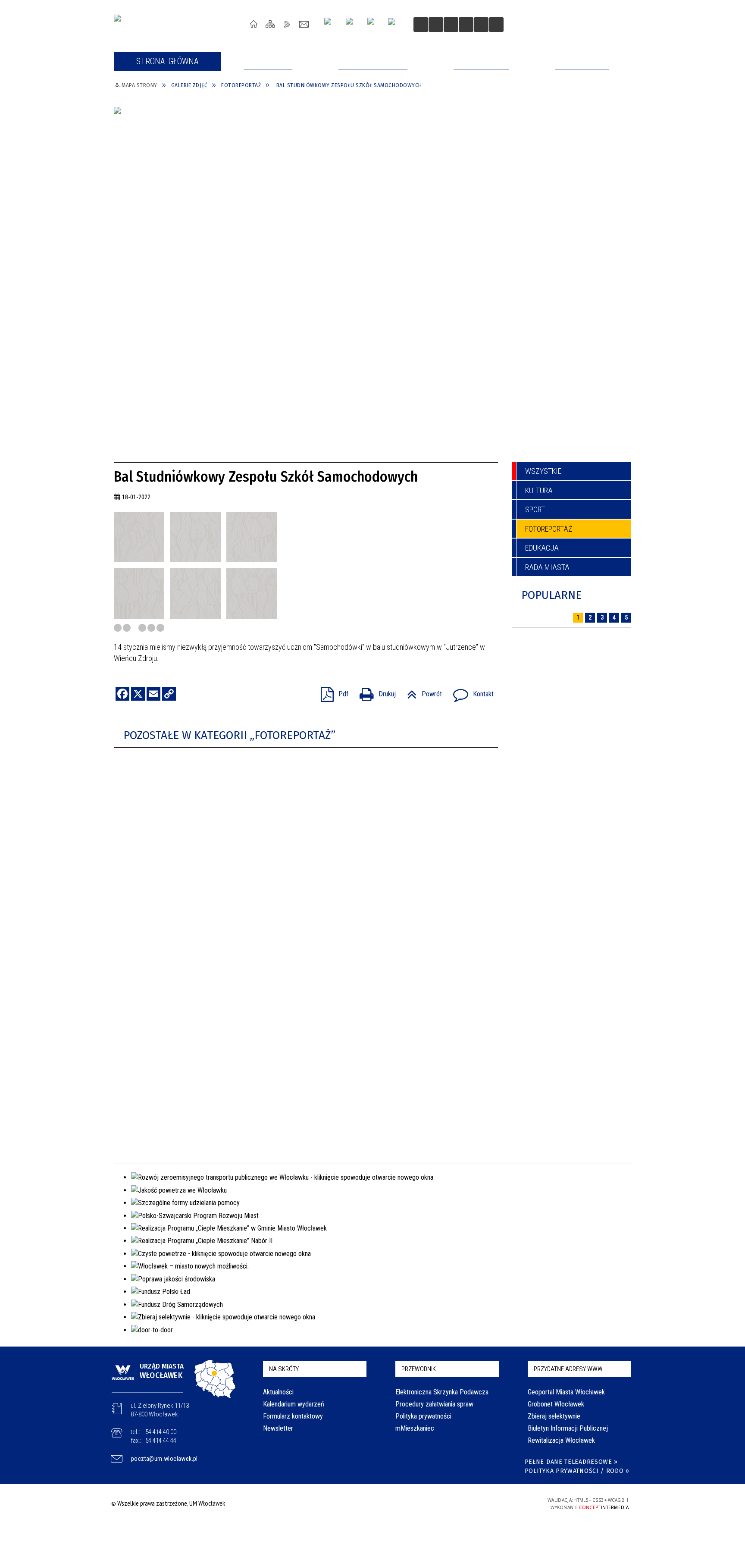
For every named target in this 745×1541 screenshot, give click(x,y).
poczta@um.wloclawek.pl (164, 1458)
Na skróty (284, 1369)
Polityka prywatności (423, 1416)
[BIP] (394, 25)
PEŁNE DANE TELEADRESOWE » (571, 1462)
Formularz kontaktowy (293, 1416)
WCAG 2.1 (506, 1503)
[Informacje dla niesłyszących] (466, 24)
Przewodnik (418, 1369)
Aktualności (278, 1392)
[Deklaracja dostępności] (451, 24)
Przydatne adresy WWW (568, 1369)
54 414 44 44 (160, 1440)
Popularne (551, 595)
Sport (535, 509)
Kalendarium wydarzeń (293, 1404)
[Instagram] (331, 24)
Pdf (331, 691)
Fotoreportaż (548, 528)
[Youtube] (352, 24)
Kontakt (304, 24)
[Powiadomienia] (496, 24)
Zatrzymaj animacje (420, 24)
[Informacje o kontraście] (481, 24)
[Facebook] (374, 24)
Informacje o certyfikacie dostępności (370, 1504)
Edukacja (542, 547)
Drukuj (374, 691)
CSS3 (479, 1503)
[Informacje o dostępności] (436, 24)
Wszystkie (543, 471)
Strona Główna (253, 24)
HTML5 (466, 1503)
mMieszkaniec (414, 1428)
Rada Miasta (547, 567)
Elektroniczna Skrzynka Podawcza (441, 1392)
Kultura (539, 490)
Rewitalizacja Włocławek (561, 1440)
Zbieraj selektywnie (554, 1416)
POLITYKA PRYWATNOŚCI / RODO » (577, 1471)
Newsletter (278, 1428)
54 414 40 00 (160, 1432)
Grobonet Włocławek (556, 1404)
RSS (287, 24)
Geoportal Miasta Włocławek (566, 1392)
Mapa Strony (270, 24)
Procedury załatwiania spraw (434, 1404)
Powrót (421, 691)
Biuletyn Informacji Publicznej (568, 1428)
